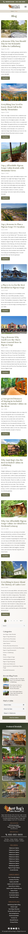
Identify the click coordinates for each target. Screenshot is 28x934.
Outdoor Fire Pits (14, 879)
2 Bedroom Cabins (14, 850)
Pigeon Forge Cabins (14, 867)
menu (25, 6)
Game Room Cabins (14, 886)
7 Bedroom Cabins (14, 861)
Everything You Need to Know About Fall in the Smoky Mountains (16, 686)
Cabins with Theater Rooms (14, 888)
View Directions (14, 828)
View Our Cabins (14, 717)
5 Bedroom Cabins (14, 856)
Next (22, 620)
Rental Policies (14, 920)
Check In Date (14, 705)
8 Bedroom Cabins (14, 863)
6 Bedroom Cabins (14, 859)
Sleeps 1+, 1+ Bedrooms (9, 713)
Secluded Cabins (14, 892)
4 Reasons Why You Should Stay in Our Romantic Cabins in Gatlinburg (17, 680)
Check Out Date (14, 709)
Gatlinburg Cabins (14, 865)
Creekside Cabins (14, 895)
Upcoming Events (14, 913)
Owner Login (14, 907)
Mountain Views (14, 897)
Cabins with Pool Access (14, 884)
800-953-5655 (20, 2)
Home (12, 11)
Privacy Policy (14, 922)
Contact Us (14, 917)
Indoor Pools (14, 890)
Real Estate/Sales (14, 915)
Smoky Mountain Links (14, 911)
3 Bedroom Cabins (14, 852)
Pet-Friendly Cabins (14, 877)
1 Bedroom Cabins (14, 848)
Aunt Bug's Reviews (14, 909)
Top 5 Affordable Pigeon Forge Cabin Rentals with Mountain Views (16, 693)
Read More (5, 78)
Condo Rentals (14, 870)
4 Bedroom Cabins (14, 854)
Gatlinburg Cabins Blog (14, 904)
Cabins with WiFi (14, 882)
